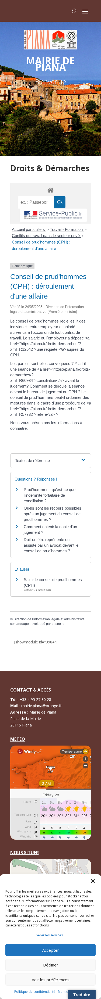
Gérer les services (49, 935)
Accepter (50, 950)
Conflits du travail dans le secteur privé (46, 235)
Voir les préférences (50, 979)
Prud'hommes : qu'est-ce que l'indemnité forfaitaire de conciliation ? (49, 495)
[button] (93, 881)
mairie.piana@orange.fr (41, 705)
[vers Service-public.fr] (53, 215)
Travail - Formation (67, 229)
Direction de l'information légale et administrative (49, 619)
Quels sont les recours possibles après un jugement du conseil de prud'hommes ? (52, 514)
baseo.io (58, 624)
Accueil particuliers (29, 229)
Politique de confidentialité (34, 991)
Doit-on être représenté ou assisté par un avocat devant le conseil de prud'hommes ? (51, 545)
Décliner (50, 965)
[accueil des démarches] (50, 190)
